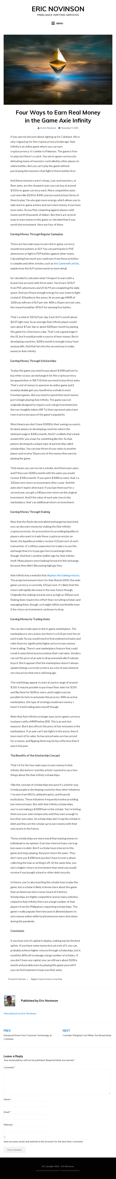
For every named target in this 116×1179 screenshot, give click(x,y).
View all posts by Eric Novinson (20, 1013)
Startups (22, 979)
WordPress (75, 1170)
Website (8, 1124)
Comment (9, 1067)
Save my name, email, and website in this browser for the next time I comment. (43, 1141)
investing (57, 979)
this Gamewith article (66, 263)
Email (7, 1111)
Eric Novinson (58, 9)
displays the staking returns (63, 575)
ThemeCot (55, 1170)
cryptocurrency (45, 979)
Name (7, 1099)
